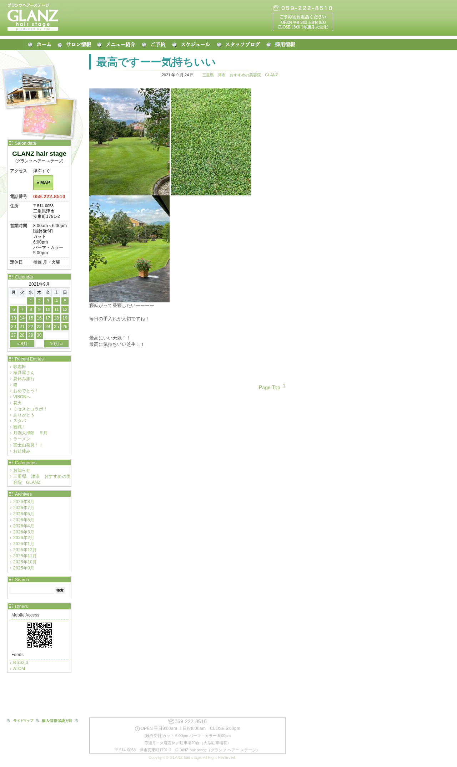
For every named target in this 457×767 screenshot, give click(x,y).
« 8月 (22, 343)
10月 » (56, 343)
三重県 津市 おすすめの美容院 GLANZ (240, 75)
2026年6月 (23, 513)
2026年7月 (23, 507)
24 (47, 326)
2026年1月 (23, 543)
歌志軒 (19, 366)
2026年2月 (23, 537)
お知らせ (21, 470)
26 (64, 326)
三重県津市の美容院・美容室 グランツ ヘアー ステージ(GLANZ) (39, 18)
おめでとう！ (26, 390)
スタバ (19, 420)
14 (22, 318)
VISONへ (22, 396)
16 (39, 318)
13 (13, 318)
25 (56, 326)
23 (39, 326)
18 (56, 318)
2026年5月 (23, 519)
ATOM (19, 668)
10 (47, 309)
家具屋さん (24, 372)
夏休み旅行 (24, 378)
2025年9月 (23, 568)
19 (64, 318)
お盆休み (21, 451)
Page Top (269, 387)
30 (39, 335)
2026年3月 (23, 532)
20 (13, 326)
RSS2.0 (20, 662)
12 (64, 309)
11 (56, 309)
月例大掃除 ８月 (30, 432)
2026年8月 (23, 501)
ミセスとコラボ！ (30, 408)
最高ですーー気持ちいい (156, 62)
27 (13, 335)
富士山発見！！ (28, 445)
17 (47, 318)
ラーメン (21, 438)
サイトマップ (20, 721)
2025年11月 (25, 555)
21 (22, 326)
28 (22, 335)
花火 (17, 402)
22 (30, 326)
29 (30, 335)
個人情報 (57, 721)
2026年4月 (23, 525)
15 (30, 318)
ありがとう (24, 415)
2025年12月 (25, 549)
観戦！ (19, 426)
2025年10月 (25, 561)
